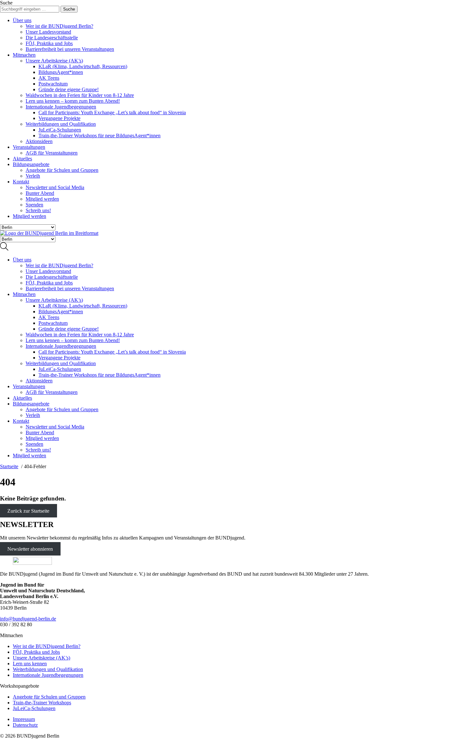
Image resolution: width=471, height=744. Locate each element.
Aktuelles (22, 158)
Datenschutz (25, 725)
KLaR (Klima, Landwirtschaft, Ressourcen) (82, 66)
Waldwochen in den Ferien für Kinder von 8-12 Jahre (80, 95)
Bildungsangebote (31, 164)
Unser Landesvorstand (48, 32)
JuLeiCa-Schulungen (59, 129)
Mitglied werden (42, 199)
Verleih (33, 176)
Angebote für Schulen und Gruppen (62, 170)
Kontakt (21, 181)
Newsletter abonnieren (30, 548)
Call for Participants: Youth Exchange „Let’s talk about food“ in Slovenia (112, 112)
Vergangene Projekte (59, 118)
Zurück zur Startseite (28, 511)
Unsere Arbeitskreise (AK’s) (54, 60)
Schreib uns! (38, 210)
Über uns (22, 20)
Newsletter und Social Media (55, 187)
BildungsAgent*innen (60, 72)
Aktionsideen (39, 141)
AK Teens (48, 78)
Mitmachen (24, 55)
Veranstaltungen (29, 147)
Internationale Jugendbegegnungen (61, 106)
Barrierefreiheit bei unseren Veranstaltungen (70, 49)
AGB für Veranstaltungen (52, 153)
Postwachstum (53, 83)
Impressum (24, 719)
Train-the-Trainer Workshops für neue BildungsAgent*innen (99, 135)
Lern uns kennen (30, 663)
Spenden (34, 204)
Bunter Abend (40, 193)
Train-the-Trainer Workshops (42, 702)
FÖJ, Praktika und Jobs (49, 43)
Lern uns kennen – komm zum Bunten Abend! (73, 101)
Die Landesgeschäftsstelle (52, 37)
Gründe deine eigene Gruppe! (68, 89)
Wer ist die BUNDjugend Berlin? (59, 26)
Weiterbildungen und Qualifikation (61, 124)
